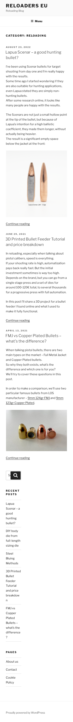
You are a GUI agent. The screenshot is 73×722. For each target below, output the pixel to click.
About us (12, 661)
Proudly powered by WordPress (25, 712)
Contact (11, 669)
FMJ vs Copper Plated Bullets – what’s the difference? (13, 623)
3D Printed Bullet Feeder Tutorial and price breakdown (13, 586)
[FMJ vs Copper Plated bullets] (36, 430)
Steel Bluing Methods (12, 558)
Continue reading (18, 224)
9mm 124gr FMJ (39, 398)
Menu (38, 21)
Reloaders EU (27, 6)
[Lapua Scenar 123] (36, 184)
